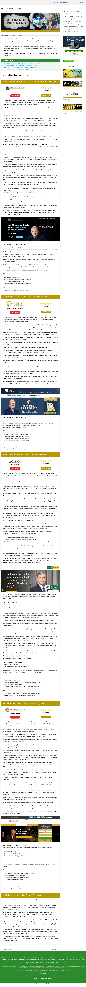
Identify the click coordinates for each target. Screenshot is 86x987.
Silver (20, 970)
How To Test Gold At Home (22, 966)
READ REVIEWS (46, 95)
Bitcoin (23, 970)
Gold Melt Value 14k (44, 966)
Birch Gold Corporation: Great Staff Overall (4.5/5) (16, 69)
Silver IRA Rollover (48, 967)
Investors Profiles (39, 970)
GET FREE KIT (15, 95)
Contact (67, 970)
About (49, 970)
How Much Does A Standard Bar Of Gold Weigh (70, 966)
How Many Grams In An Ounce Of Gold (34, 966)
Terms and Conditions (46, 983)
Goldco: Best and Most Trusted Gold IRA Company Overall (19, 67)
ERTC (65, 967)
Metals (35, 970)
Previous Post (6, 949)
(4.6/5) (35, 67)
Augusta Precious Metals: (10, 63)
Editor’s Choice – (21, 63)
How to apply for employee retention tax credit (9, 966)
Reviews (4, 11)
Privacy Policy (38, 983)
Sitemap (52, 970)
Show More (69, 61)
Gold (18, 970)
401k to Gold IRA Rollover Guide (57, 967)
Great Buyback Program (32, 63)
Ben (21, 35)
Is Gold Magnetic (51, 966)
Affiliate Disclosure (57, 970)
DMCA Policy (63, 970)
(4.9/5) (39, 63)
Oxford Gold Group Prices (40, 967)
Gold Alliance (33, 967)
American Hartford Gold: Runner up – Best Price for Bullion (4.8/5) (20, 65)
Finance (32, 970)
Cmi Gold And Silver (58, 966)
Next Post (55, 949)
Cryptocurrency (27, 970)
